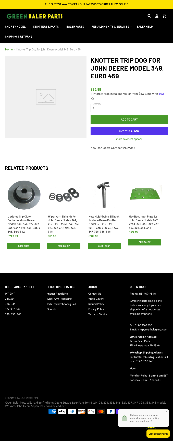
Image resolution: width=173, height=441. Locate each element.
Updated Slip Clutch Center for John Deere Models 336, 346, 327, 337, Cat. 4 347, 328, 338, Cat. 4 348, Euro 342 (24, 224)
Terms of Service (97, 314)
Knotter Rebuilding (57, 293)
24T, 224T (10, 298)
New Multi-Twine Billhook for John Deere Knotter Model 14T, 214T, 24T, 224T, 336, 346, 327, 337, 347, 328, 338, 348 (104, 224)
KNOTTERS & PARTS (46, 26)
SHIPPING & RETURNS (18, 36)
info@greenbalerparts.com (152, 329)
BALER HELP (145, 26)
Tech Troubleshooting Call (61, 304)
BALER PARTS (75, 26)
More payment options (129, 139)
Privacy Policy (96, 309)
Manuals (51, 309)
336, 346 (10, 304)
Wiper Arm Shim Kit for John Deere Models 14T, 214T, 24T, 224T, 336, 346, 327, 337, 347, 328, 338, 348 (64, 224)
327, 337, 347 (12, 309)
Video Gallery (96, 298)
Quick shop (23, 246)
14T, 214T (10, 293)
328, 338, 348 (13, 314)
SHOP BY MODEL (15, 26)
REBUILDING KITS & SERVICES (111, 26)
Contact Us (94, 293)
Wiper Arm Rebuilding (59, 298)
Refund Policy (96, 304)
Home (9, 49)
